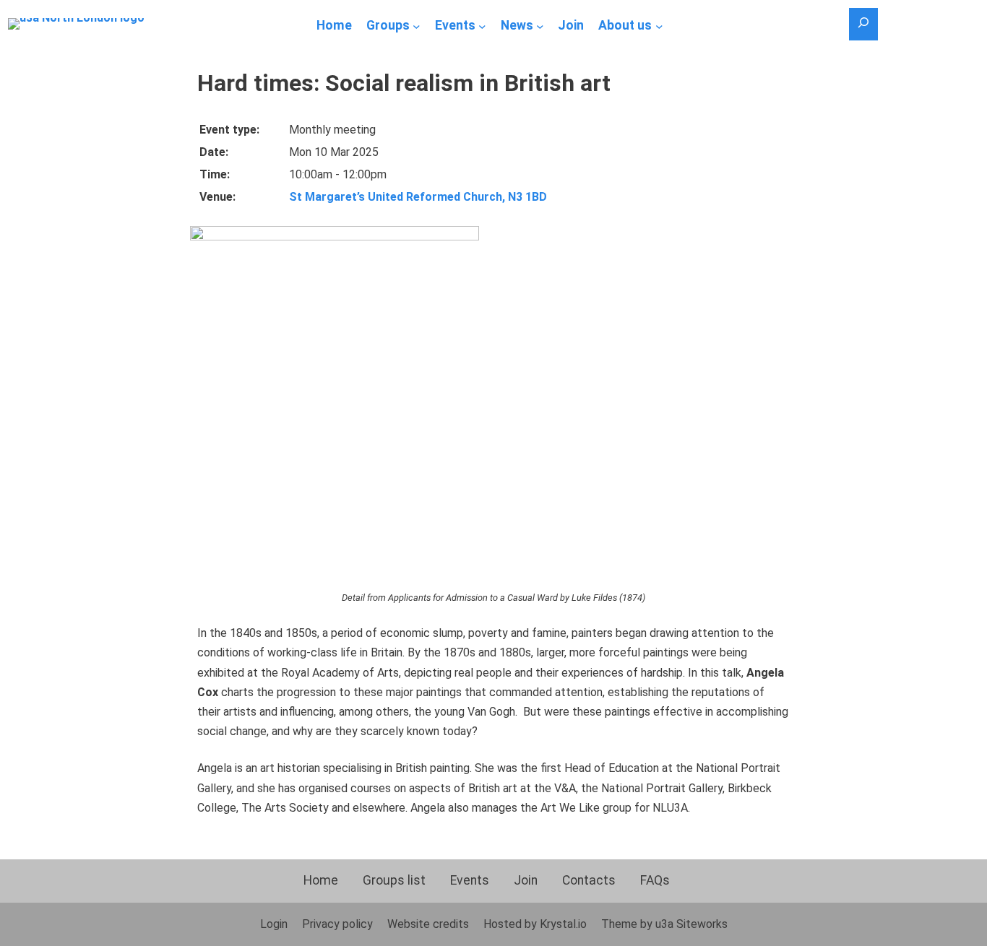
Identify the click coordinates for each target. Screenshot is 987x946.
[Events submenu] (482, 26)
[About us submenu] (659, 26)
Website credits (428, 924)
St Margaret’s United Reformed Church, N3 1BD (418, 197)
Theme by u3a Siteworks (664, 924)
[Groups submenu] (417, 26)
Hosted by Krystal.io (535, 924)
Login (274, 924)
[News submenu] (540, 26)
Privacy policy (337, 924)
